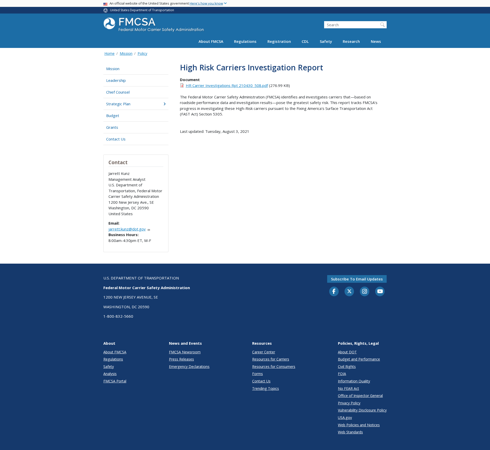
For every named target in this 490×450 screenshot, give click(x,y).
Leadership (116, 80)
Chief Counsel (118, 92)
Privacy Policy (349, 403)
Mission (126, 53)
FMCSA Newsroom (185, 352)
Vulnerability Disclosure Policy (362, 410)
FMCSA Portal (114, 381)
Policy (142, 53)
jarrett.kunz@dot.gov (127, 229)
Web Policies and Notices (359, 424)
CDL (305, 41)
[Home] (154, 26)
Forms (257, 373)
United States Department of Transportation (142, 10)
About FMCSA (211, 41)
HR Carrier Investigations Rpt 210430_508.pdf (227, 85)
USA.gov (345, 417)
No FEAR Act (348, 388)
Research (351, 41)
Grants (112, 127)
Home (109, 53)
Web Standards (350, 432)
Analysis (110, 373)
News (376, 41)
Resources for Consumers (273, 366)
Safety (326, 41)
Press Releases (181, 359)
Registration (279, 41)
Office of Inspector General (360, 395)
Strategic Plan (118, 103)
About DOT (347, 352)
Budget (112, 115)
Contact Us (116, 139)
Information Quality (354, 381)
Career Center (263, 352)
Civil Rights (347, 366)
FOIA (342, 373)
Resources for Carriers (270, 359)
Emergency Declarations (189, 366)
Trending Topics (265, 388)
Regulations (245, 41)
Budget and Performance (359, 359)
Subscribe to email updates (357, 278)
